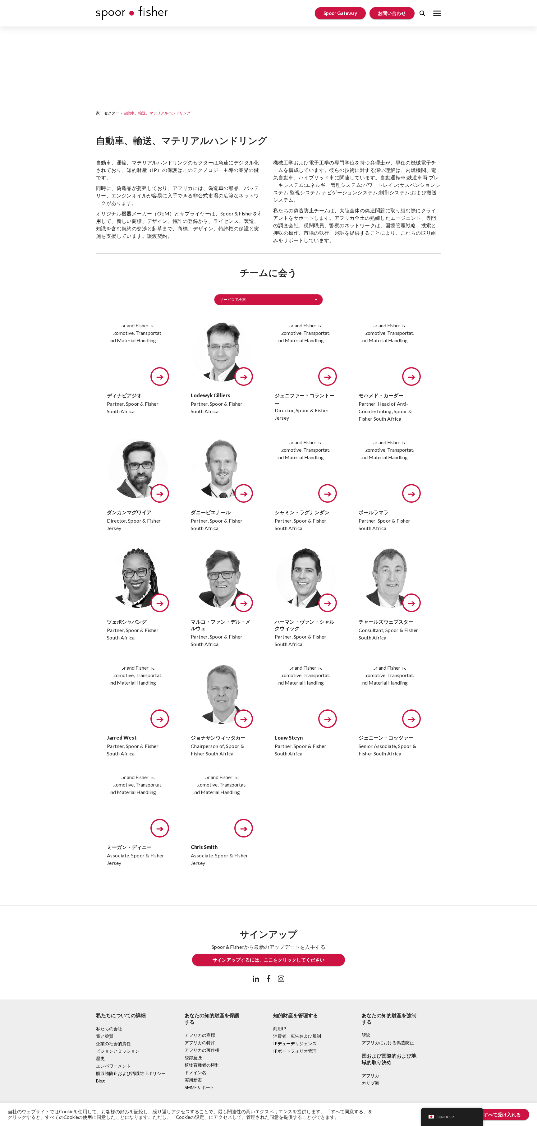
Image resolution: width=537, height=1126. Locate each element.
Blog (100, 1080)
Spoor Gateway (340, 13)
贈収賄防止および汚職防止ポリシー (131, 1073)
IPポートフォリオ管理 (295, 1051)
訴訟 (366, 1035)
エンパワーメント (113, 1065)
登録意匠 (193, 1057)
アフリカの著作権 (202, 1050)
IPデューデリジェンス (295, 1043)
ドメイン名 (195, 1072)
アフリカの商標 (200, 1035)
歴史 (100, 1058)
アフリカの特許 (200, 1042)
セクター (111, 113)
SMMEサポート (199, 1087)
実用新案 (193, 1079)
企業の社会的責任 (113, 1043)
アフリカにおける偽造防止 (388, 1042)
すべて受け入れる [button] (502, 1114)
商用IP (279, 1028)
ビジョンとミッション (118, 1051)
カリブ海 (370, 1083)
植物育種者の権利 (202, 1065)
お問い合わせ (392, 13)
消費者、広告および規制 (297, 1036)
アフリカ (370, 1075)
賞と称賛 (104, 1036)
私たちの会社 (109, 1028)
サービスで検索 (233, 299)
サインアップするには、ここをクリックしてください (268, 959)
